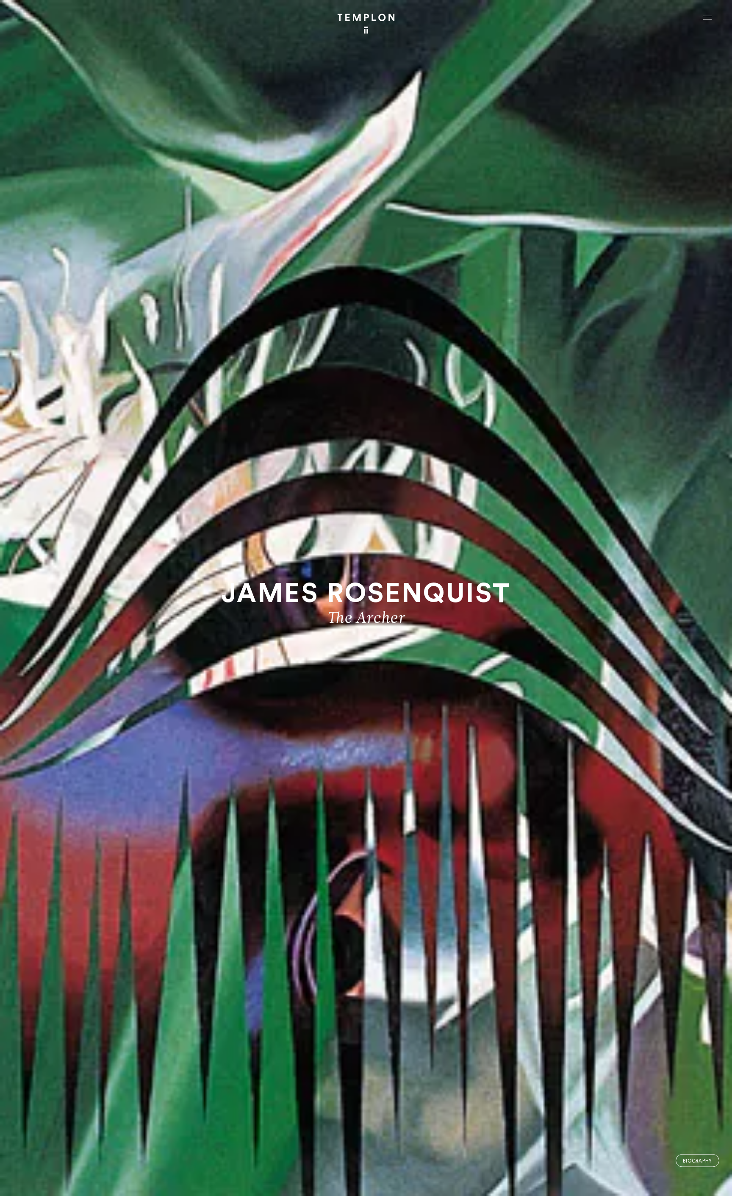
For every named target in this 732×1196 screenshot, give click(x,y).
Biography (697, 1160)
